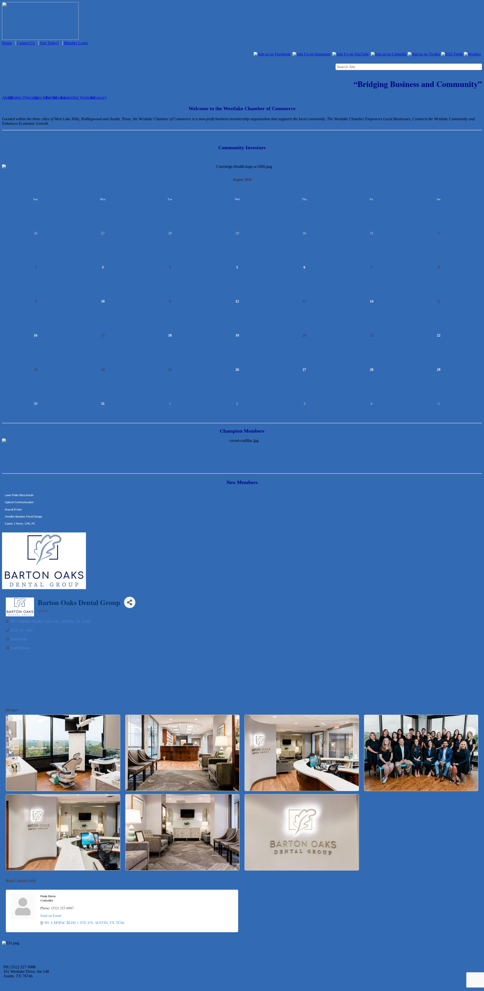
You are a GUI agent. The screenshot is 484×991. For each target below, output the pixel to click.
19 (237, 335)
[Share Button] (129, 602)
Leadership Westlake (77, 97)
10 (103, 301)
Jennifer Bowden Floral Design (23, 501)
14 (371, 301)
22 (438, 335)
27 (304, 370)
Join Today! (49, 43)
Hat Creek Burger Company (22, 515)
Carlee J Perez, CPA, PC (20, 508)
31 (103, 404)
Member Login (76, 43)
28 (371, 370)
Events (51, 97)
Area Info (41, 97)
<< (4, 180)
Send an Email (50, 915)
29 (438, 370)
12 (237, 301)
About (7, 97)
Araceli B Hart (13, 494)
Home (7, 43)
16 (35, 335)
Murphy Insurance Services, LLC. (25, 522)
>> (480, 180)
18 (170, 335)
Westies (59, 97)
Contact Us (26, 43)
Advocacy (98, 97)
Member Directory (23, 97)
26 (237, 370)
